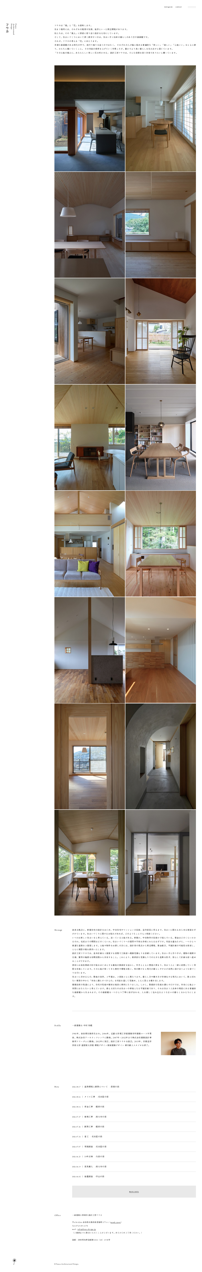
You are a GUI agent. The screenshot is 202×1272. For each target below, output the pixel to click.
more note (134, 1191)
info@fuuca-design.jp (86, 1229)
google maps (116, 1222)
